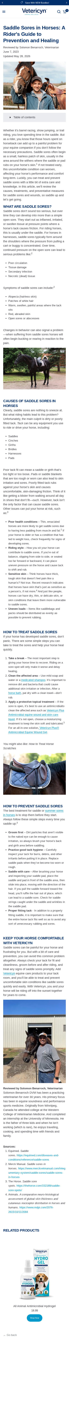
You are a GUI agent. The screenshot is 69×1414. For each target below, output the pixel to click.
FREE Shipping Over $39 (37, 3)
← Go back (10, 1335)
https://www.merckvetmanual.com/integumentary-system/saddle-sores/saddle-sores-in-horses (36, 1173)
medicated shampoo (33, 680)
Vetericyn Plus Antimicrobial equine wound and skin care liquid (36, 715)
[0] (64, 11)
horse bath (14, 693)
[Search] (59, 11)
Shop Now (34, 1318)
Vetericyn (9, 973)
